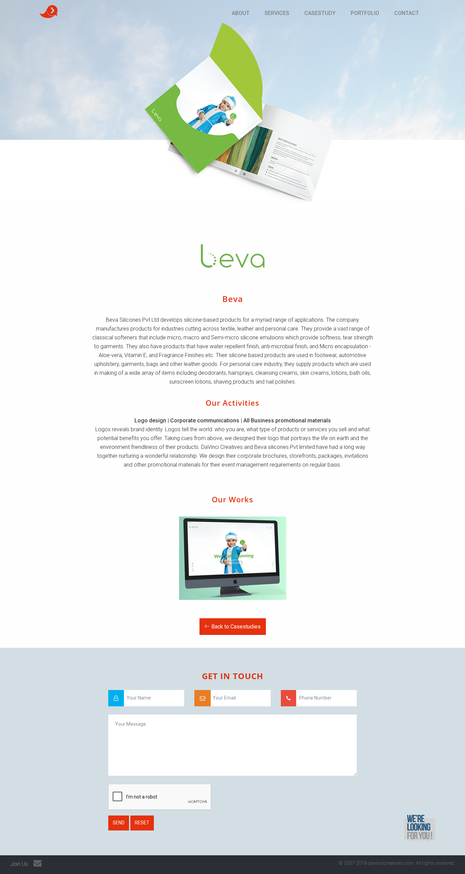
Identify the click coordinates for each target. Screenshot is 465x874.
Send (119, 822)
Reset (142, 822)
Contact (406, 13)
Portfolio (365, 13)
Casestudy (320, 13)
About (241, 13)
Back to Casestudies (235, 626)
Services (276, 13)
